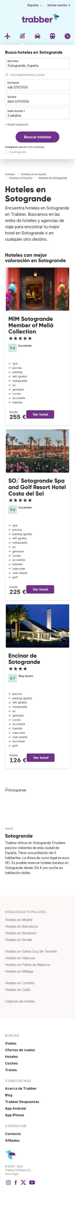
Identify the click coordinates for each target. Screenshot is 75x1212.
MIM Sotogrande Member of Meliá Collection (30, 325)
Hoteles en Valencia (20, 958)
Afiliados (12, 1140)
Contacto (13, 1134)
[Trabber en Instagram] (8, 1184)
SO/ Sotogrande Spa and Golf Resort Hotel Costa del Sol (37, 487)
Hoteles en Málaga (19, 971)
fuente (9, 828)
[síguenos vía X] (23, 1184)
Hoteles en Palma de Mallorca (27, 965)
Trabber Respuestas (22, 1102)
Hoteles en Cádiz (18, 990)
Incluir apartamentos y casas (27, 74)
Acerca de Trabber (21, 1088)
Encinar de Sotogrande (24, 659)
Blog (8, 1095)
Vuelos (10, 1043)
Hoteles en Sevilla (18, 940)
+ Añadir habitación (16, 124)
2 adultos (14, 115)
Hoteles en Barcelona (21, 926)
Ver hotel (40, 414)
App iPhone (14, 1115)
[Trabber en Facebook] (15, 1184)
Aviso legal (11, 1173)
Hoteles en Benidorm (20, 933)
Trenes (11, 1070)
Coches (11, 1063)
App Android (15, 1108)
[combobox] (37, 63)
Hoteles (11, 1057)
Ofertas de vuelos (20, 1050)
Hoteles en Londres (19, 983)
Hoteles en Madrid (18, 920)
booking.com (18, 152)
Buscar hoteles (37, 137)
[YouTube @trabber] (31, 1184)
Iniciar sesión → (59, 5)
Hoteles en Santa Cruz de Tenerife (31, 951)
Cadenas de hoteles (20, 1001)
